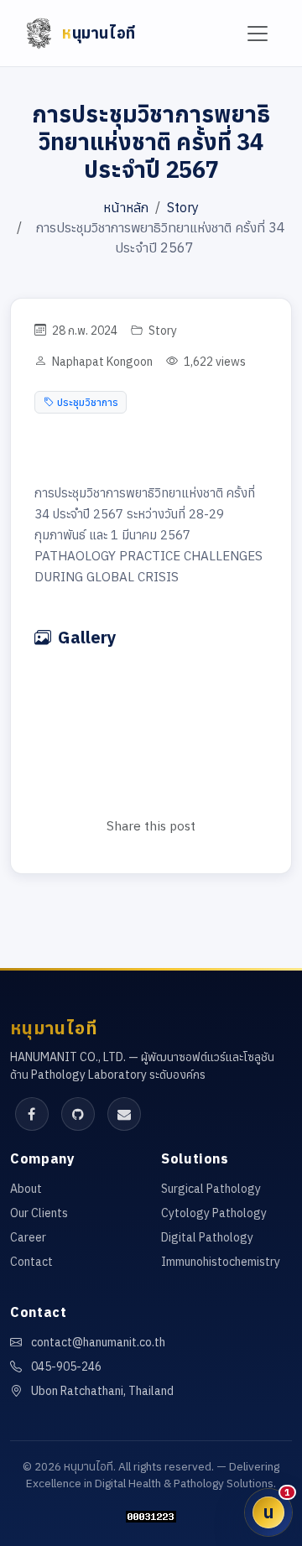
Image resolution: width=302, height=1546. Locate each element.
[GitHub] (78, 1114)
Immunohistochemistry (220, 1261)
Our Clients (39, 1213)
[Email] (124, 1114)
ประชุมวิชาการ (87, 402)
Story (183, 207)
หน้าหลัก (125, 207)
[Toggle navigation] (258, 33)
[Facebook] (32, 1114)
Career (28, 1237)
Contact (31, 1261)
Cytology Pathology (214, 1213)
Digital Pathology (207, 1237)
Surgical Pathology (211, 1188)
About (26, 1188)
